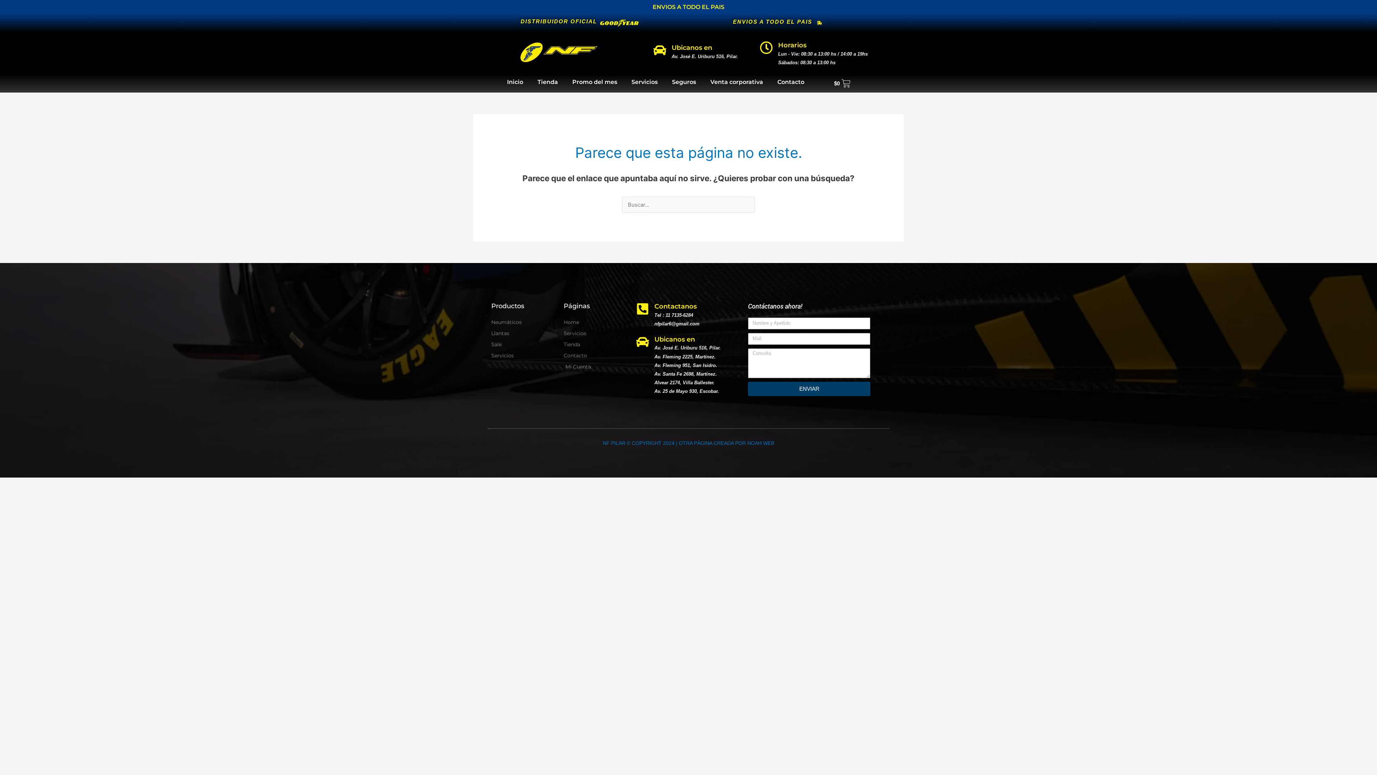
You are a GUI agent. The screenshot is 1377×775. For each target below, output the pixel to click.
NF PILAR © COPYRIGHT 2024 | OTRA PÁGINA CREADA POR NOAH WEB (688, 443)
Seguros (684, 82)
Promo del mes (594, 82)
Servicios (644, 82)
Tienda (548, 82)
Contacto (790, 82)
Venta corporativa (736, 82)
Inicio (515, 82)
